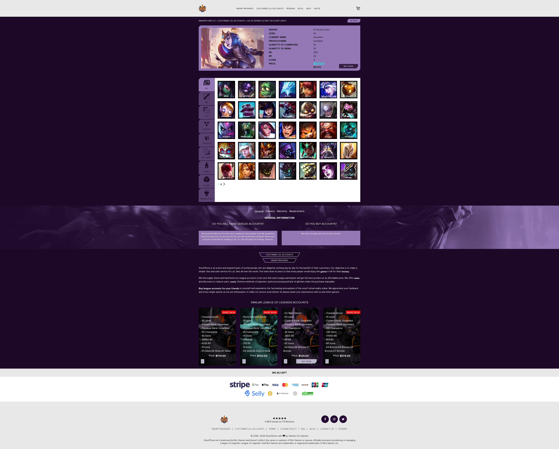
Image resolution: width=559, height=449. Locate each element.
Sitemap (342, 429)
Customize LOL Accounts (231, 20)
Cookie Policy (288, 429)
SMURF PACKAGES (244, 8)
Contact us (327, 429)
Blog (300, 8)
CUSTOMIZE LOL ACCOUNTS (270, 8)
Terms (272, 429)
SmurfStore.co (207, 20)
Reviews (290, 8)
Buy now (348, 66)
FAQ (303, 429)
